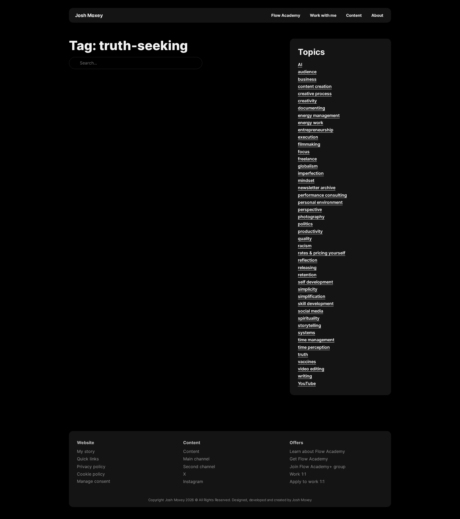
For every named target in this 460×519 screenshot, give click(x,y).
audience (307, 71)
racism (304, 245)
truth (303, 354)
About (377, 15)
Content (354, 15)
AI (300, 64)
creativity (307, 100)
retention (307, 274)
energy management (319, 115)
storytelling (309, 325)
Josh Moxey (89, 15)
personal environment (320, 202)
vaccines (307, 361)
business (307, 79)
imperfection (311, 173)
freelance (307, 158)
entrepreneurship (315, 129)
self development (315, 282)
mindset (306, 180)
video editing (311, 368)
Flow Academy (285, 15)
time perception (314, 347)
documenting (311, 108)
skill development (316, 303)
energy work (310, 122)
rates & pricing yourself (321, 253)
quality (305, 238)
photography (311, 216)
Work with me (323, 15)
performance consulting (322, 195)
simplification (311, 296)
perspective (310, 209)
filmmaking (309, 144)
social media (310, 311)
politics (305, 223)
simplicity (307, 289)
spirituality (308, 318)
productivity (310, 231)
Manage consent (93, 481)
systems (306, 332)
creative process (315, 93)
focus (304, 151)
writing (305, 376)
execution (308, 137)
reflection (307, 260)
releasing (307, 267)
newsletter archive (316, 187)
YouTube (307, 383)
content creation (315, 86)
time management (316, 339)
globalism (308, 166)
